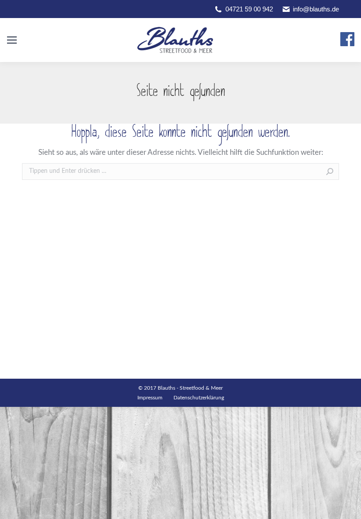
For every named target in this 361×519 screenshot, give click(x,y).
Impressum (149, 397)
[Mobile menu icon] (12, 40)
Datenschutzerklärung (198, 397)
